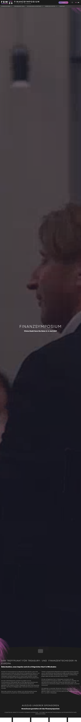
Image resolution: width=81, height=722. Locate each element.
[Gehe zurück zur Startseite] (29, 2)
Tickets (63, 2)
